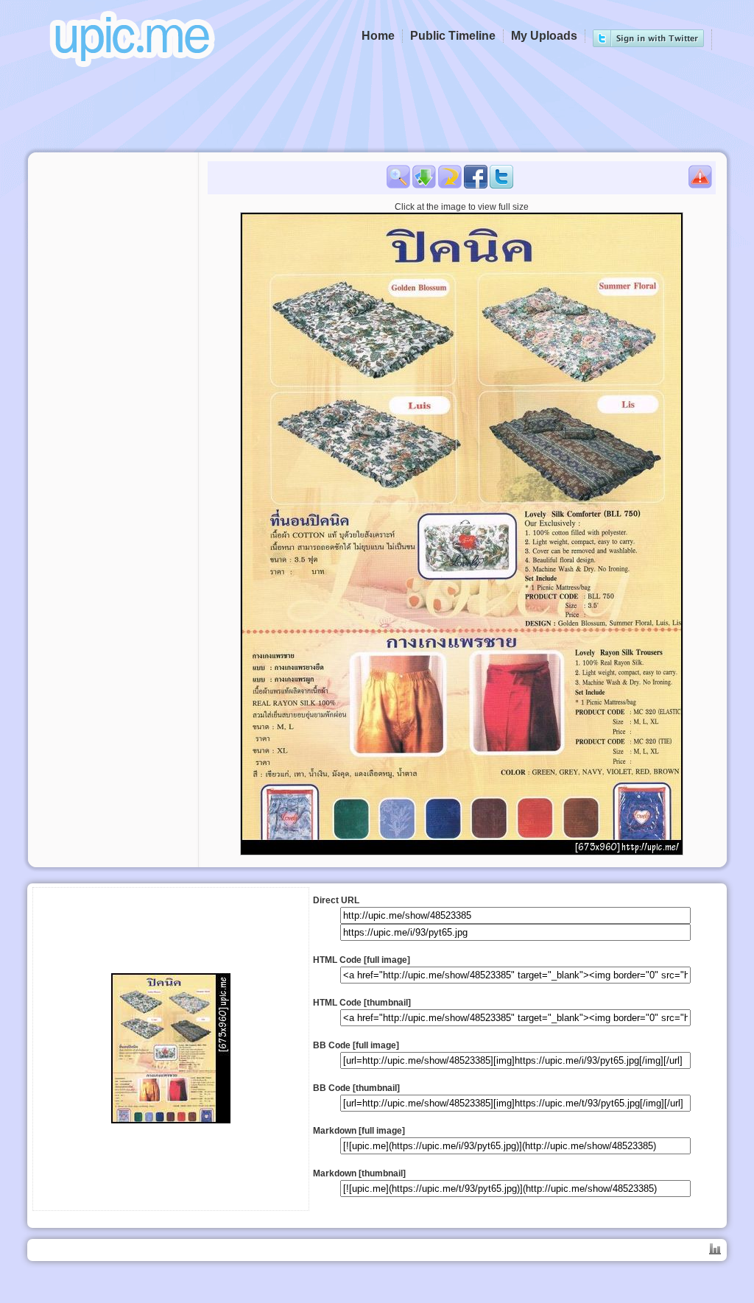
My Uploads (544, 35)
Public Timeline (453, 35)
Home (378, 35)
